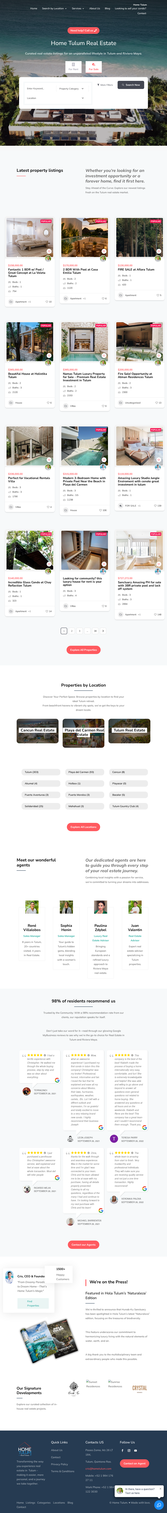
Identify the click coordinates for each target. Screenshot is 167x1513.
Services (62, 9)
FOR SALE (130, 505)
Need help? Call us (81, 30)
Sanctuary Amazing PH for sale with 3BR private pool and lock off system (139, 585)
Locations (59, 1502)
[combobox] (71, 88)
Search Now (133, 84)
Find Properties (33, 1303)
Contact (139, 9)
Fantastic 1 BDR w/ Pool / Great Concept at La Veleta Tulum (26, 273)
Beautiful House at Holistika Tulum (27, 375)
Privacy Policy (59, 1464)
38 (95, 630)
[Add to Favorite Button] (49, 251)
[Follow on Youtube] (135, 1450)
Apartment (21, 301)
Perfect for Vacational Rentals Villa (29, 479)
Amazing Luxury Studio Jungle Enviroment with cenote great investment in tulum (138, 481)
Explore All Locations (83, 827)
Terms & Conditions (62, 1471)
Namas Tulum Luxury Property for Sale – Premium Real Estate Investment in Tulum (84, 377)
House (18, 402)
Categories (44, 1502)
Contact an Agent (134, 1463)
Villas (73, 406)
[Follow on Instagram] (129, 1450)
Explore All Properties (83, 649)
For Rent (73, 69)
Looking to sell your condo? (115, 9)
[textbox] (69, 88)
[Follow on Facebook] (122, 1450)
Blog (92, 9)
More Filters (106, 84)
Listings (30, 1502)
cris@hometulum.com (98, 1468)
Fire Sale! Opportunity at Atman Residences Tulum (135, 375)
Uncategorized (132, 402)
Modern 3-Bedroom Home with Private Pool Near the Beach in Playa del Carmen (84, 481)
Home (20, 9)
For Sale (94, 69)
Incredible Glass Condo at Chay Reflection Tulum (29, 584)
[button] (9, 237)
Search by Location (39, 9)
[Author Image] (48, 258)
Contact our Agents (84, 1244)
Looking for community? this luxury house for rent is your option (82, 581)
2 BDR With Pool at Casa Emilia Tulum (80, 271)
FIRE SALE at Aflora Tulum (136, 269)
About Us (80, 9)
